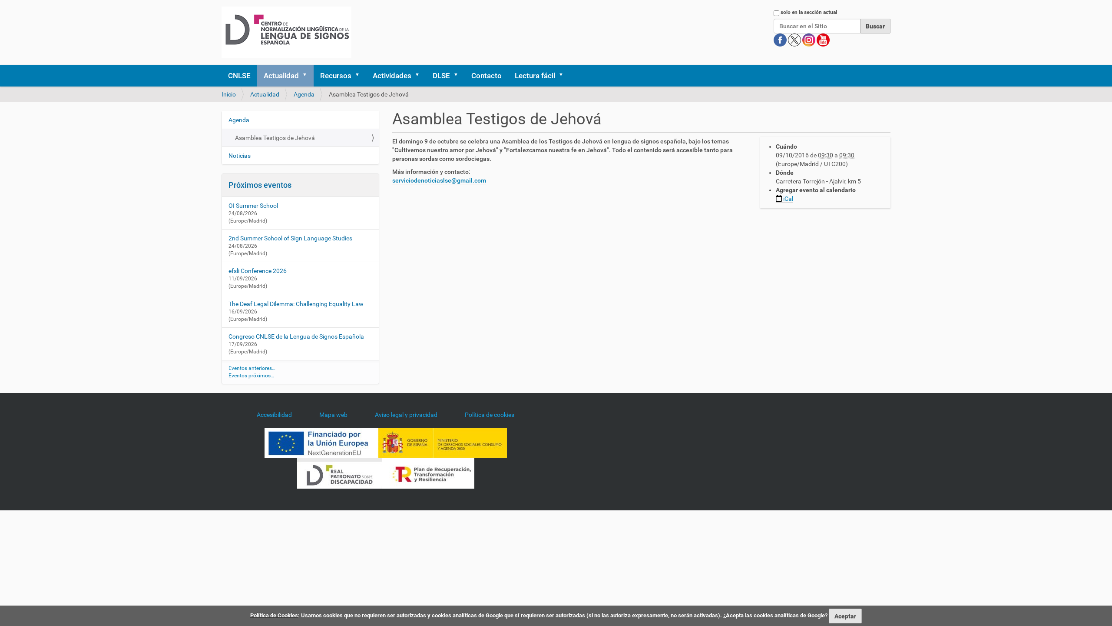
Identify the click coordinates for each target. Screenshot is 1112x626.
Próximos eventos (259, 185)
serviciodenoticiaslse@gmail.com (439, 180)
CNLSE (239, 75)
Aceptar (845, 616)
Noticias (239, 155)
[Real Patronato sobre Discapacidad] (339, 473)
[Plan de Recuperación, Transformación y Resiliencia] (428, 473)
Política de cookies (489, 414)
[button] (307, 76)
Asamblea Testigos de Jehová (275, 137)
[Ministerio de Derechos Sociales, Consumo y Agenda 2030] (442, 442)
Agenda (304, 94)
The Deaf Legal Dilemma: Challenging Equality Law (296, 303)
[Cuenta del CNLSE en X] (795, 39)
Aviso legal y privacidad (406, 414)
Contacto (486, 75)
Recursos (335, 75)
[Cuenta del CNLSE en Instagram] (809, 39)
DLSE (441, 75)
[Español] (286, 32)
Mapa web (333, 414)
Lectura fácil (535, 75)
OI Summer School (253, 205)
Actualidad (281, 75)
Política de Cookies (274, 615)
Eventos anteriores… (251, 368)
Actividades (392, 75)
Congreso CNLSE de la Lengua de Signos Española (296, 336)
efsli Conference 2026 (257, 270)
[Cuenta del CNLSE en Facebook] (781, 39)
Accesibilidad (274, 414)
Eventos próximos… (251, 376)
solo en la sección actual (809, 12)
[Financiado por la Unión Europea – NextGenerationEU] (321, 442)
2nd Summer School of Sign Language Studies (290, 238)
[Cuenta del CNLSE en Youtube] (823, 39)
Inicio (229, 94)
